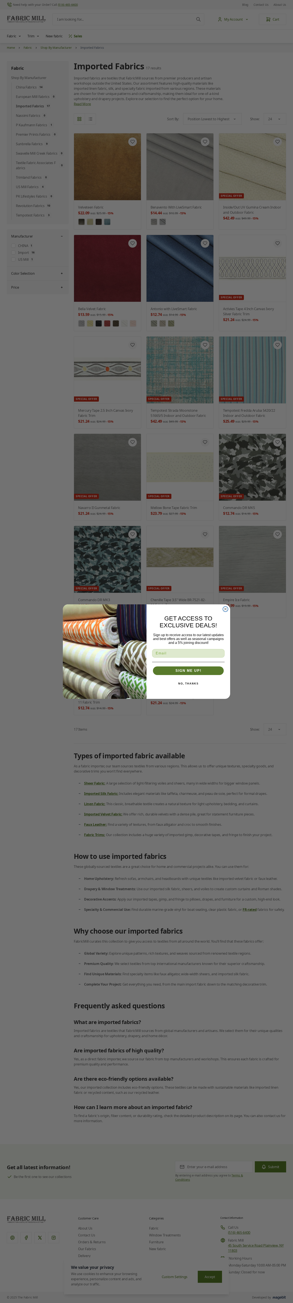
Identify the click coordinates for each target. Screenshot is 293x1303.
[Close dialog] (225, 609)
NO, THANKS (188, 683)
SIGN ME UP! (188, 670)
